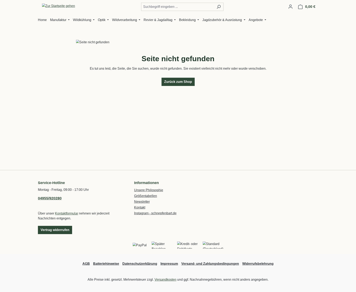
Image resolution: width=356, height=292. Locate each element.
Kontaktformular (66, 213)
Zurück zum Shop (178, 81)
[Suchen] (219, 7)
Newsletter (142, 201)
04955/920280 (50, 198)
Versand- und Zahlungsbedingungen (210, 263)
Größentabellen (145, 196)
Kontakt (139, 207)
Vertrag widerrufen (55, 230)
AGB (86, 263)
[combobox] (177, 7)
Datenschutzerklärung (139, 263)
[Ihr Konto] (290, 6)
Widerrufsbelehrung (258, 263)
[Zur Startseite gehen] (58, 5)
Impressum (169, 263)
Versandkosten (165, 279)
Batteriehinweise (106, 263)
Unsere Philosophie (148, 190)
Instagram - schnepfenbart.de (155, 213)
